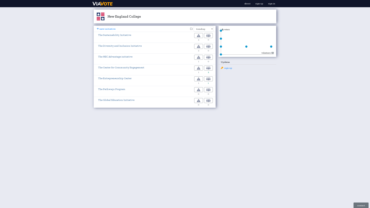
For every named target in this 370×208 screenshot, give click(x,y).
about (247, 3)
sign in (271, 3)
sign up (259, 3)
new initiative (107, 28)
